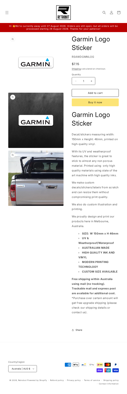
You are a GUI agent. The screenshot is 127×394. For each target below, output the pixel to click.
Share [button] (79, 329)
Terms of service (92, 380)
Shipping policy (111, 380)
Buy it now (95, 102)
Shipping (76, 69)
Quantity (76, 74)
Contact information (109, 384)
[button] (7, 12)
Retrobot (22, 380)
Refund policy (57, 380)
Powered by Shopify (37, 380)
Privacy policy (74, 380)
